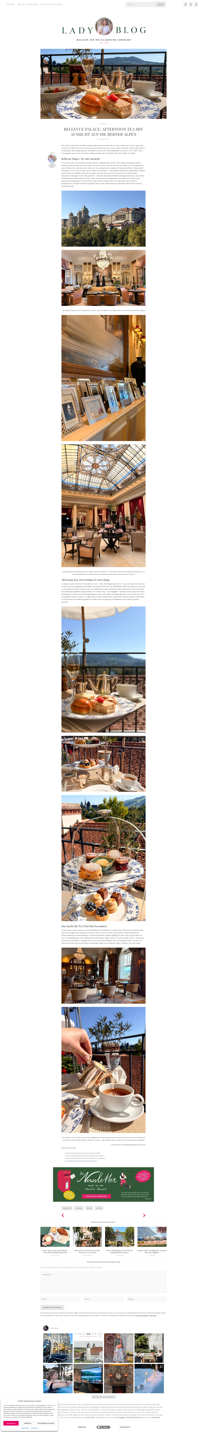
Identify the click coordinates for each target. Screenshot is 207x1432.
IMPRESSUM (82, 1427)
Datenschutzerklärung (142, 1315)
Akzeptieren (11, 1423)
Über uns (21, 4)
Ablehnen (27, 1423)
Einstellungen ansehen (46, 1423)
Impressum (34, 1428)
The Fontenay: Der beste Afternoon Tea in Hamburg (81, 1161)
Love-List (101, 1417)
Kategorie (10, 4)
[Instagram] (191, 4)
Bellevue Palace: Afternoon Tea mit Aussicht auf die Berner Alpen (103, 131)
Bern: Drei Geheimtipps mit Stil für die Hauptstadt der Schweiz (85, 1155)
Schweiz (103, 124)
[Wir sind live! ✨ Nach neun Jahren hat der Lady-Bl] (88, 1348)
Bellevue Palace (109, 148)
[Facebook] (185, 4)
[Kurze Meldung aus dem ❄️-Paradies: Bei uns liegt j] (149, 1378)
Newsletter (156, 1417)
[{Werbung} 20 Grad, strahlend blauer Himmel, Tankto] (58, 1378)
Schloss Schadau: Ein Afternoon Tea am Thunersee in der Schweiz (85, 1158)
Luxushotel (79, 1208)
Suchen (161, 4)
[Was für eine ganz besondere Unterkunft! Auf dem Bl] (118, 1348)
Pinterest (137, 1417)
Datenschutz (25, 1428)
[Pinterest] (196, 4)
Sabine (52, 153)
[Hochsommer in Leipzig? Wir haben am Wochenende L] (58, 1348)
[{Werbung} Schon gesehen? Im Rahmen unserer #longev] (88, 1378)
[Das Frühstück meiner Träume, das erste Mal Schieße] (118, 1378)
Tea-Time (99, 1208)
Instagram (122, 1417)
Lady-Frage (90, 1417)
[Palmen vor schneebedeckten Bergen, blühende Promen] (149, 1348)
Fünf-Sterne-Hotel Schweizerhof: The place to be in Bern (83, 1153)
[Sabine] (52, 158)
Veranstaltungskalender (51, 4)
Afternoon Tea (67, 1208)
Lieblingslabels (33, 4)
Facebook (130, 1417)
